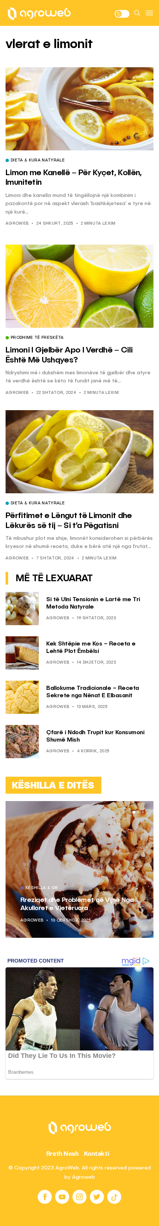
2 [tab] (138, 812)
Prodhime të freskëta (37, 338)
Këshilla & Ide (42, 888)
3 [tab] (143, 812)
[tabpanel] (79, 869)
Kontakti (96, 1153)
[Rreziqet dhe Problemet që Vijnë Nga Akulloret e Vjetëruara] (79, 869)
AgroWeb (17, 224)
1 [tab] (133, 812)
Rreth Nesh (62, 1153)
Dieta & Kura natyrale (38, 161)
